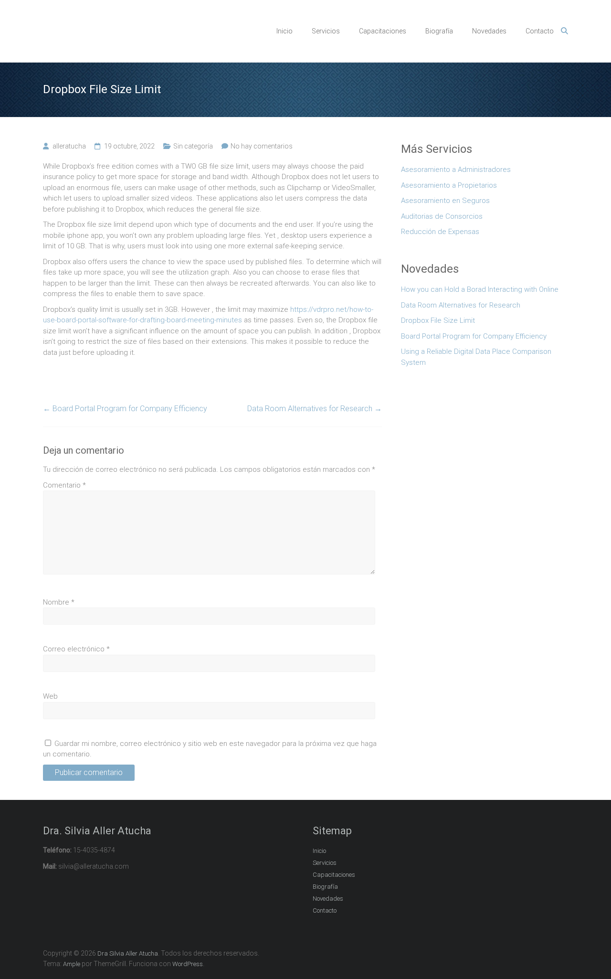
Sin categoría (193, 146)
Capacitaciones (382, 31)
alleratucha (69, 146)
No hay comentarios (262, 146)
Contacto (540, 31)
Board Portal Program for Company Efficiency (125, 408)
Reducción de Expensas (440, 231)
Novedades (489, 31)
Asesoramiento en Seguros (445, 200)
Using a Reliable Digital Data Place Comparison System (476, 357)
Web (50, 696)
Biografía (439, 31)
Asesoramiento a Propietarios (449, 185)
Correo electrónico (76, 649)
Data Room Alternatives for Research (314, 408)
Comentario (64, 485)
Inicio (284, 31)
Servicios (326, 31)
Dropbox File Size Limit (438, 320)
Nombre (58, 602)
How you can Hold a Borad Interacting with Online (479, 289)
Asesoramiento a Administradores (456, 169)
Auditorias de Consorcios (442, 216)
